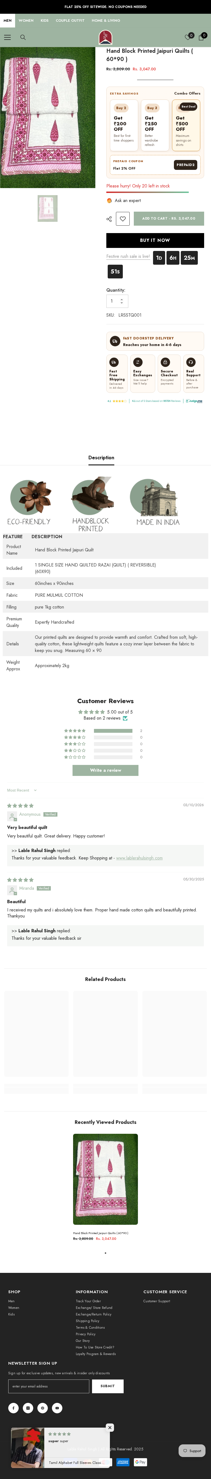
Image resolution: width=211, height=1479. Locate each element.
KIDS (45, 20)
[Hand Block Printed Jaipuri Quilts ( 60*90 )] (105, 1179)
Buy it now (155, 240)
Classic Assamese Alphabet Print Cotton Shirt (60, 1460)
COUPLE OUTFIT (70, 20)
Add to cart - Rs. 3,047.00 (169, 218)
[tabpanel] (105, 1189)
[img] (20, 806)
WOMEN (26, 20)
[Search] (23, 37)
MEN (8, 20)
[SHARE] (111, 219)
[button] (75, 731)
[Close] (103, 1447)
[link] (123, 219)
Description (101, 457)
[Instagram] (28, 1408)
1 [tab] (105, 1253)
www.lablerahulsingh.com (139, 858)
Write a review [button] (105, 770)
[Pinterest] (42, 1408)
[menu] (7, 37)
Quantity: (115, 290)
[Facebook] (13, 1408)
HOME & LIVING (106, 20)
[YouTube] (57, 1408)
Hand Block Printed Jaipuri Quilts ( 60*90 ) (100, 1233)
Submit (108, 1386)
